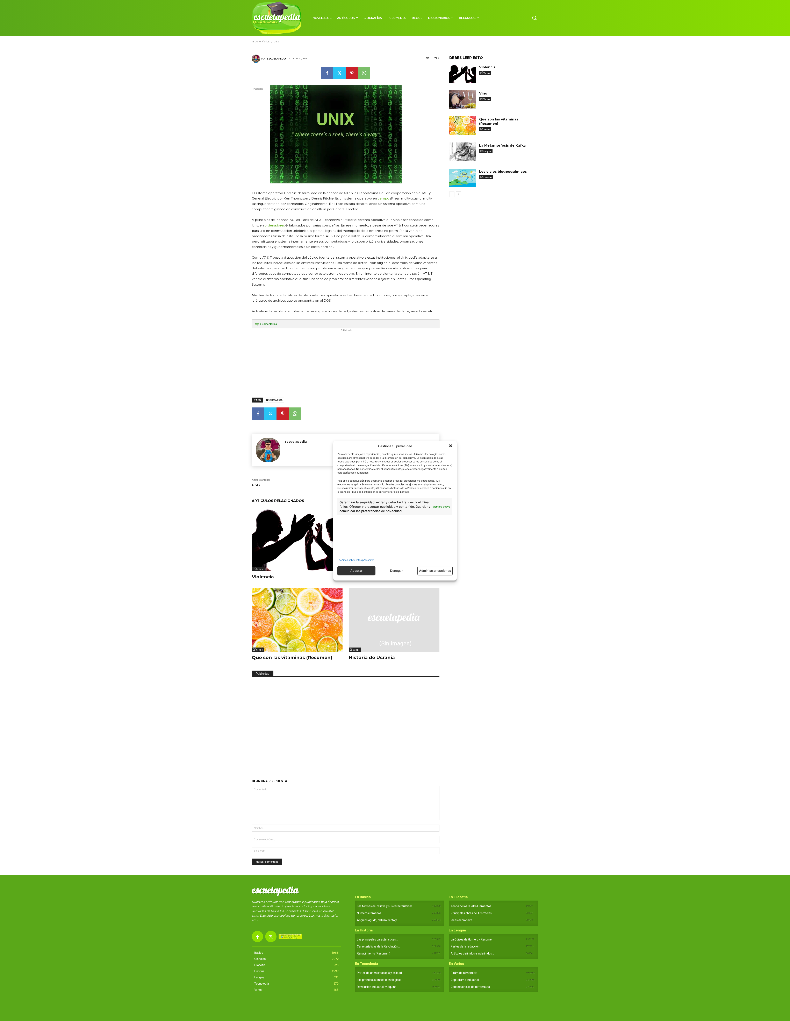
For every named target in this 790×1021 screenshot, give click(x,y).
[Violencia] (297, 539)
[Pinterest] (352, 73)
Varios (259, 569)
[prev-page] (451, 194)
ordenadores (275, 225)
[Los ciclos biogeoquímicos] (462, 178)
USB (256, 485)
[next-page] (458, 194)
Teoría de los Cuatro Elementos (471, 906)
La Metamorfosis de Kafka (502, 145)
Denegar (396, 571)
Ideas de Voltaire (461, 920)
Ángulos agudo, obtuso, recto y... (377, 920)
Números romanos (369, 913)
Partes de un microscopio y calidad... (380, 972)
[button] (450, 446)
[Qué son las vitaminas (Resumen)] (297, 620)
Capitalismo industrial (465, 979)
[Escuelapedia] (256, 59)
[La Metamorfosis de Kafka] (462, 151)
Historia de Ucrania (372, 657)
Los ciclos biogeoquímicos (503, 172)
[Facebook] (327, 73)
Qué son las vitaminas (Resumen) (292, 657)
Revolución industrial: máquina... (377, 986)
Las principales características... (377, 939)
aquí (255, 920)
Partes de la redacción (465, 946)
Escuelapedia (276, 58)
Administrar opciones (435, 571)
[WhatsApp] (364, 73)
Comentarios (268, 324)
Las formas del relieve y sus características (384, 906)
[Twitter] (339, 73)
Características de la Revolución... (378, 946)
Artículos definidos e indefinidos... (472, 953)
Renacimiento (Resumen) (373, 953)
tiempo (383, 198)
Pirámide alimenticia (464, 972)
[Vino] (462, 99)
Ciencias (487, 177)
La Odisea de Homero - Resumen (472, 939)
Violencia (263, 577)
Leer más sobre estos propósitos (355, 559)
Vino (483, 93)
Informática (274, 400)
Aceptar (356, 571)
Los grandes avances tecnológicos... (380, 979)
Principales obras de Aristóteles (471, 913)
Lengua (487, 151)
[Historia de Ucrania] (394, 620)
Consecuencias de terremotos (470, 986)
